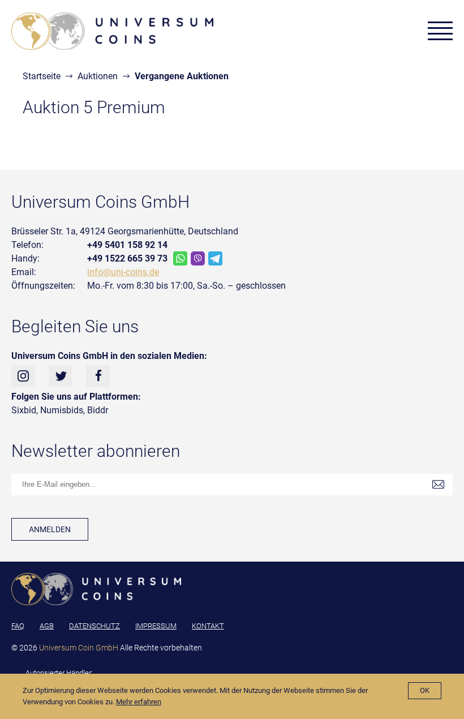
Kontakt (208, 626)
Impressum (156, 626)
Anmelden (50, 529)
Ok (424, 690)
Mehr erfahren (138, 701)
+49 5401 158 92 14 (127, 244)
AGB (47, 626)
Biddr (97, 410)
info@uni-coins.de (123, 272)
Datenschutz (94, 626)
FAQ (17, 626)
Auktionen (98, 76)
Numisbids (61, 410)
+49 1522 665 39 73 (127, 258)
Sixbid (23, 410)
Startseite (42, 76)
